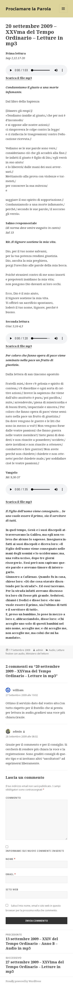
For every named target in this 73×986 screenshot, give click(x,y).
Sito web (12, 889)
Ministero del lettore (37, 653)
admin (39, 650)
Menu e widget (63, 12)
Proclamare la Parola (28, 9)
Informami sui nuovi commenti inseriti (35, 851)
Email (11, 874)
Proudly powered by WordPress (23, 981)
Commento (13, 797)
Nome (11, 859)
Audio (52, 650)
